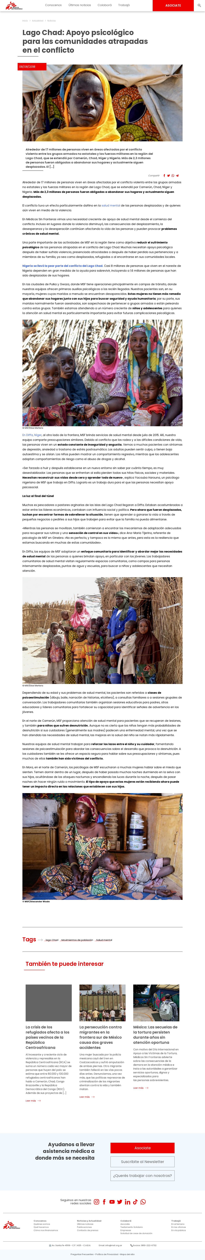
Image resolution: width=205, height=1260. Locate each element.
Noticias (51, 20)
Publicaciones (84, 1227)
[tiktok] (135, 1201)
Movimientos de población (77, 940)
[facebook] (104, 1201)
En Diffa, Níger (32, 435)
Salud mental (104, 940)
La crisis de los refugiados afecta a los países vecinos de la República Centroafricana (47, 1037)
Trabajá (176, 1220)
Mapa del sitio (127, 1254)
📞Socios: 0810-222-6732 (143, 1245)
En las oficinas (178, 1227)
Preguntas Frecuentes (82, 1254)
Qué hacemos (41, 1227)
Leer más (31, 1100)
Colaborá (125, 1220)
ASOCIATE (173, 5)
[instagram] (96, 1201)
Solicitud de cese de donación (136, 1233)
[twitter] (119, 1201)
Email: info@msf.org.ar (110, 1245)
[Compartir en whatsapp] (173, 175)
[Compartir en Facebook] (164, 175)
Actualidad (37, 20)
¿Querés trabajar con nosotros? (142, 1175)
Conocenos (40, 1220)
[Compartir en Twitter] (168, 175)
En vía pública (178, 1230)
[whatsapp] (143, 1201)
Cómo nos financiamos (46, 1230)
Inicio (25, 20)
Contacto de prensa (87, 1230)
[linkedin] (127, 1201)
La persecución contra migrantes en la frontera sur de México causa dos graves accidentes (100, 1037)
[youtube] (112, 1201)
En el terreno (177, 1224)
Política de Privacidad (106, 1254)
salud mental (111, 205)
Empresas (125, 1230)
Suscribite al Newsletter (142, 1161)
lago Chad (52, 940)
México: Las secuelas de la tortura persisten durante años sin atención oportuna (155, 1035)
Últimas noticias (85, 1224)
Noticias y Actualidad (89, 1220)
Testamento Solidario (131, 1227)
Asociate (143, 1148)
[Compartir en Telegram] (177, 175)
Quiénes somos (42, 1224)
